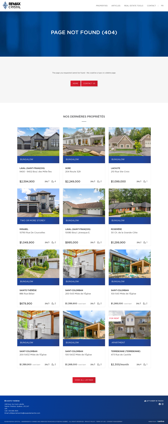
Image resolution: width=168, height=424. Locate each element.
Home (75, 83)
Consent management (114, 421)
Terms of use (101, 421)
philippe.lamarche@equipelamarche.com (24, 413)
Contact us (89, 83)
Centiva (160, 421)
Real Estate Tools (133, 6)
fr (162, 6)
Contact (151, 6)
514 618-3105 (13, 411)
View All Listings (84, 380)
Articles (115, 6)
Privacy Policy (90, 421)
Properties (102, 6)
